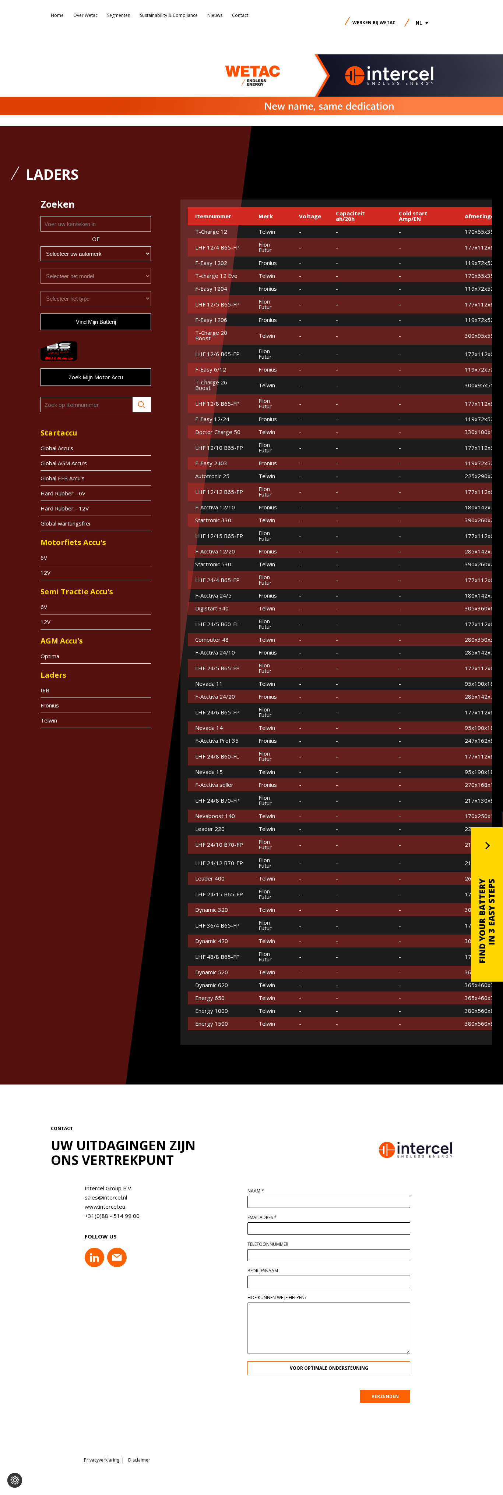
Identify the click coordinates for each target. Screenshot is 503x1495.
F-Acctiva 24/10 (215, 652)
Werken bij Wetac (373, 22)
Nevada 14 (209, 728)
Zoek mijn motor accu (95, 377)
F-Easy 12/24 (212, 419)
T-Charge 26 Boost (211, 385)
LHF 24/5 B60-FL (217, 624)
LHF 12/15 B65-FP (219, 536)
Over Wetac (85, 15)
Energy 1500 (211, 1023)
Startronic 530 (213, 564)
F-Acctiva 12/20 (215, 551)
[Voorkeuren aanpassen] (14, 1480)
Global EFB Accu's (63, 478)
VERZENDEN (385, 1396)
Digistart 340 (212, 608)
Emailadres (262, 1217)
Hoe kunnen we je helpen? (276, 1297)
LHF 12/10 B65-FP (219, 448)
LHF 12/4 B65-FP (217, 247)
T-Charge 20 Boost (211, 335)
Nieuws (214, 15)
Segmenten (118, 15)
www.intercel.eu (105, 1206)
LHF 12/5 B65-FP (217, 304)
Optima (50, 656)
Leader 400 (210, 878)
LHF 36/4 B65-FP (217, 925)
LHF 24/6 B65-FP (217, 712)
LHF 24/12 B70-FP (219, 863)
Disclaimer (139, 1460)
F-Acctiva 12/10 (215, 507)
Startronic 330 (213, 520)
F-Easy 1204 (211, 288)
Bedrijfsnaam (262, 1271)
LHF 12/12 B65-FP (219, 492)
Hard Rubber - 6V (63, 493)
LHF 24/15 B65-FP (219, 894)
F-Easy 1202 (211, 263)
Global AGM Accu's (64, 463)
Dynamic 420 (211, 941)
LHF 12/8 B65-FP (217, 403)
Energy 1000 (211, 1011)
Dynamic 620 (211, 985)
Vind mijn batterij (96, 322)
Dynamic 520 (211, 972)
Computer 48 (212, 639)
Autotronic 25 (212, 476)
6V (44, 557)
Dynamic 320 (211, 910)
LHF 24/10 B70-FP (219, 844)
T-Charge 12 (211, 231)
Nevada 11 (209, 683)
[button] (422, 23)
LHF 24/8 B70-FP (217, 800)
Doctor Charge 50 (217, 432)
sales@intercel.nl (106, 1197)
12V (45, 572)
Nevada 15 (209, 772)
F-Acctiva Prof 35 (217, 740)
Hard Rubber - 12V (65, 508)
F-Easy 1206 (211, 320)
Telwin (49, 720)
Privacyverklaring (101, 1460)
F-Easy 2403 (211, 463)
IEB (45, 690)
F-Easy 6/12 (210, 369)
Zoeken (142, 404)
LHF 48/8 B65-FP (217, 957)
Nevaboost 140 (215, 816)
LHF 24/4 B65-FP (217, 580)
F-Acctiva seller (214, 785)
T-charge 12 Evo (216, 276)
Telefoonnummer (267, 1244)
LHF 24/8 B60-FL (217, 756)
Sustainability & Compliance (169, 15)
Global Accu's (57, 448)
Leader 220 (210, 829)
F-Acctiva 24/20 (215, 696)
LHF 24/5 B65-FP (217, 668)
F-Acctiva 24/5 (213, 595)
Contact (240, 15)
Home (57, 15)
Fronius (50, 705)
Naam (255, 1191)
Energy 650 (210, 998)
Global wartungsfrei (65, 523)
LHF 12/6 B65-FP (217, 354)
